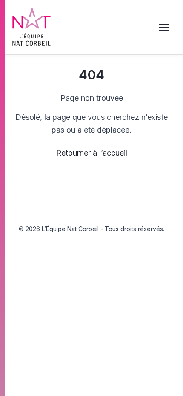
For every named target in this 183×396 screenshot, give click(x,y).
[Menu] (164, 27)
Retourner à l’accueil (91, 152)
